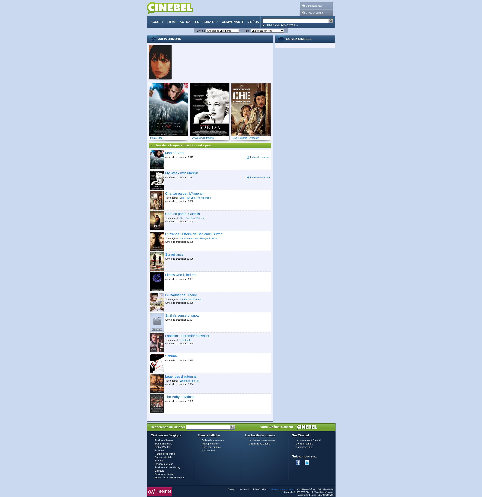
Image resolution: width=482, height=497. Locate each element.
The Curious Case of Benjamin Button (199, 238)
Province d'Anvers (164, 440)
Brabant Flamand (163, 443)
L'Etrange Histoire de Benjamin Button (193, 234)
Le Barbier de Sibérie (181, 295)
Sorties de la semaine (213, 440)
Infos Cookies (259, 489)
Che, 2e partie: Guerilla (182, 214)
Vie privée (244, 489)
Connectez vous (314, 6)
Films (171, 22)
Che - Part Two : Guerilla (192, 218)
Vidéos (253, 22)
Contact (231, 489)
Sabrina (171, 356)
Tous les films (208, 450)
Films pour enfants (211, 447)
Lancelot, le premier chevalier (187, 336)
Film (247, 31)
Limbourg (159, 471)
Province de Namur (164, 474)
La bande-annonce (260, 157)
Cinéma (201, 31)
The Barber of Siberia (190, 299)
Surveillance (174, 254)
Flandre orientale (163, 457)
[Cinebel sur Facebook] (298, 461)
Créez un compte (314, 12)
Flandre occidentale (165, 454)
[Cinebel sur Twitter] (309, 461)
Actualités (189, 22)
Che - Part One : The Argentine (195, 198)
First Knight (185, 340)
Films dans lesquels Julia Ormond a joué (182, 145)
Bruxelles (159, 450)
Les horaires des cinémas (262, 440)
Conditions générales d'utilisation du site (315, 489)
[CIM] (159, 488)
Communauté (233, 22)
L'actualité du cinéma (259, 443)
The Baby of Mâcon (179, 397)
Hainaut (159, 460)
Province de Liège (164, 464)
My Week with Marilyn (181, 173)
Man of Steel (174, 153)
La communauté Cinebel (308, 440)
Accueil (157, 22)
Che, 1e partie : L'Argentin (184, 193)
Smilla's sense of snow (182, 315)
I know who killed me (180, 275)
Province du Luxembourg (167, 467)
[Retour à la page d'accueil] (170, 8)
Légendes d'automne (181, 376)
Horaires (210, 22)
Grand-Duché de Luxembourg (170, 477)
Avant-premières (210, 443)
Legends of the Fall (189, 381)
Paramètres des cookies (281, 489)
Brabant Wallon (162, 447)
